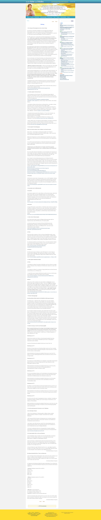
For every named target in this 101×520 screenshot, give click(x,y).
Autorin (33, 512)
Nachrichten (37, 512)
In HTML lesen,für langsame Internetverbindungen (34, 515)
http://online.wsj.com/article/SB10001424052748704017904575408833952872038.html (41, 214)
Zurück (53, 21)
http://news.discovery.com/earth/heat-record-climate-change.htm (38, 168)
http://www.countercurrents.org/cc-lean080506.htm (44, 118)
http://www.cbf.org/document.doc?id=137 (37, 430)
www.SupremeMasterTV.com (50, 513)
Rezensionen (35, 513)
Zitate (39, 513)
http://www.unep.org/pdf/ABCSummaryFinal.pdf (39, 124)
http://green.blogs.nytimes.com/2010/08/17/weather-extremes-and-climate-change (41, 173)
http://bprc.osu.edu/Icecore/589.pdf (43, 110)
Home (28, 17)
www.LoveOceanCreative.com (51, 516)
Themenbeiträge (29, 513)
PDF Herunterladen (42, 506)
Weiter (56, 21)
